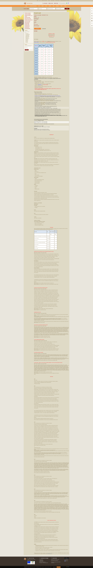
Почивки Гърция (27, 24)
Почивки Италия (27, 27)
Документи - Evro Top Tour (44, 0)
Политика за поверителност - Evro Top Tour (65, 0)
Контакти (49, 0)
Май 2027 (27, 40)
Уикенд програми (27, 22)
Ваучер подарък (52, 0)
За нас (40, 0)
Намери (67, 8)
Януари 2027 (27, 37)
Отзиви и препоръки (57, 0)
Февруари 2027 (27, 38)
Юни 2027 (27, 41)
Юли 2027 (27, 42)
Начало (37, 0)
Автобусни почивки (27, 17)
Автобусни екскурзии (28, 13)
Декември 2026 (27, 36)
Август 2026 (27, 33)
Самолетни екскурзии (28, 14)
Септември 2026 (28, 34)
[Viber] (68, 3)
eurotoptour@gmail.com (63, 3)
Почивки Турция (27, 23)
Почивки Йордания (27, 28)
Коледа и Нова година (28, 18)
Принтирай (44, 28)
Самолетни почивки (27, 21)
